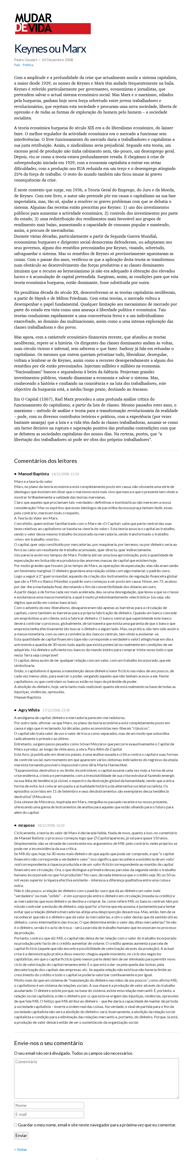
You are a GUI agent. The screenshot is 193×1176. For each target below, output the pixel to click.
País (17, 65)
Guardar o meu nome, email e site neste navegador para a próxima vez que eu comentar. (97, 1124)
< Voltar (20, 1149)
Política (28, 65)
